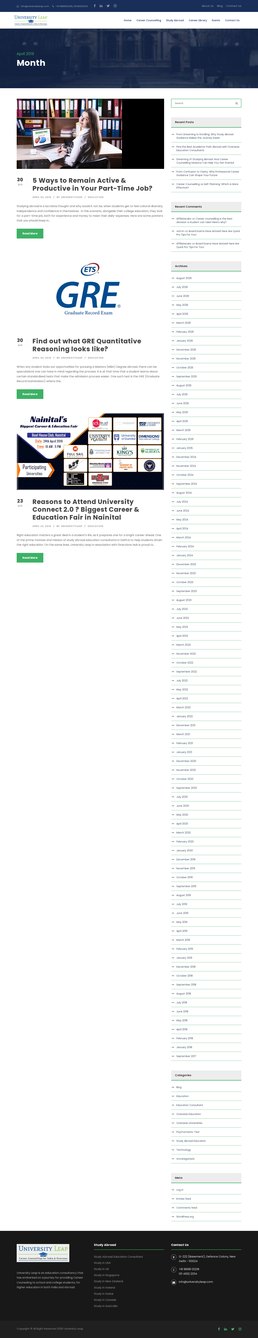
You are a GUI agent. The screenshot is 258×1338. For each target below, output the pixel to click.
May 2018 (181, 1020)
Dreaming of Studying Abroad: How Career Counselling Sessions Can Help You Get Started (205, 160)
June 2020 (182, 806)
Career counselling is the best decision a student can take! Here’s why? (204, 220)
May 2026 (182, 305)
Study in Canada (105, 1300)
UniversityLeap (71, 197)
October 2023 (184, 582)
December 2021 (185, 725)
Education (96, 197)
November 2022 (186, 653)
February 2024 (185, 546)
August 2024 (184, 493)
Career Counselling (148, 20)
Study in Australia (105, 1306)
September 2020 (186, 788)
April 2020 (182, 823)
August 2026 (184, 278)
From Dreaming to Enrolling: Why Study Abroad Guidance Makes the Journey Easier (204, 136)
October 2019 (184, 877)
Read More (30, 233)
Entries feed (183, 1199)
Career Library (198, 20)
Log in (179, 1190)
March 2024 (183, 537)
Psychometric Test (188, 1132)
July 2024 (182, 501)
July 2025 (182, 394)
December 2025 (186, 349)
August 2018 (183, 993)
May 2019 (181, 922)
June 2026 (182, 296)
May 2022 (182, 689)
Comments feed (186, 1207)
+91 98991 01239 (189, 1269)
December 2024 (186, 457)
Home (127, 20)
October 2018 (184, 975)
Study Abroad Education (191, 1141)
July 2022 (182, 680)
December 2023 (186, 564)
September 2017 (186, 1056)
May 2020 (182, 814)
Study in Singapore (106, 1275)
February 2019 (184, 949)
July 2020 (182, 797)
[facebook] (95, 6)
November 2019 (185, 868)
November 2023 (186, 573)
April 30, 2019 (41, 197)
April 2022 (182, 698)
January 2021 (184, 752)
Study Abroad (175, 20)
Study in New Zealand (108, 1281)
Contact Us (233, 6)
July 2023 (182, 609)
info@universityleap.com (196, 1282)
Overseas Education (188, 1114)
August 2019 (183, 895)
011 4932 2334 (188, 1274)
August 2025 (183, 385)
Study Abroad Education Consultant (118, 1257)
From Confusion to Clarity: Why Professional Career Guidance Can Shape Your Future (207, 173)
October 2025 (184, 367)
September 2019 (186, 886)
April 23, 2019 (41, 526)
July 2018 (181, 1002)
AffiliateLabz (183, 218)
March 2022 (183, 707)
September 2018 (186, 984)
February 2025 (185, 439)
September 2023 (186, 591)
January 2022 (184, 716)
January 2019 (184, 958)
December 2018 (186, 967)
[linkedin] (101, 6)
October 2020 (184, 779)
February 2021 (184, 743)
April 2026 (182, 314)
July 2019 (181, 904)
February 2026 (185, 332)
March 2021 (183, 734)
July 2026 (182, 287)
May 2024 (182, 519)
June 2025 (182, 403)
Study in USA (102, 1263)
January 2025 (184, 448)
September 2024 (186, 484)
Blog (220, 6)
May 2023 (182, 627)
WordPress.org (185, 1216)
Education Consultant (189, 1105)
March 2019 (183, 940)
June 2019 (182, 913)
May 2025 (182, 412)
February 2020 (185, 841)
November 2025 (186, 358)
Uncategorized (185, 1159)
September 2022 (186, 671)
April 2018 (181, 1029)
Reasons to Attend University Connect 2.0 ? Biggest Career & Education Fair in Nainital (85, 509)
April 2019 (181, 931)
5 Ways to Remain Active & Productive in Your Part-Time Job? (92, 184)
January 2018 (184, 1047)
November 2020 (186, 770)
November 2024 (186, 466)
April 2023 (182, 636)
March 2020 (183, 832)
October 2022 (184, 662)
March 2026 (183, 323)
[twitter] (108, 6)
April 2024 (182, 528)
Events (216, 20)
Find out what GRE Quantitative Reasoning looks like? (86, 345)
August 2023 (183, 600)
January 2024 (184, 555)
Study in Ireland (104, 1288)
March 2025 (183, 430)
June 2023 (182, 618)
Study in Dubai (103, 1294)
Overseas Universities (189, 1123)
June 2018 (182, 1011)
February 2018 (184, 1038)
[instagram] (115, 6)
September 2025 (186, 376)
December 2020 (186, 761)
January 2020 (184, 850)
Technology (183, 1150)
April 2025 (182, 421)
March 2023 (183, 645)
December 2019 (186, 859)
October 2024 (185, 475)
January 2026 (184, 340)
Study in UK (101, 1269)
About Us (208, 6)
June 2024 (182, 510)
